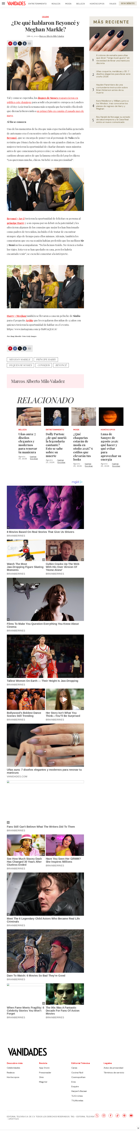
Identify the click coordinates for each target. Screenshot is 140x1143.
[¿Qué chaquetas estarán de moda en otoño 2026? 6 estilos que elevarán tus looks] (83, 416)
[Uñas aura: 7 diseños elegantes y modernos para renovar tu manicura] (29, 416)
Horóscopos (97, 3)
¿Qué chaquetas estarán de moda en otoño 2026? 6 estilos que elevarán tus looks (83, 446)
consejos (44, 365)
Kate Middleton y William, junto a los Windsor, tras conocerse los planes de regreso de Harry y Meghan (112, 105)
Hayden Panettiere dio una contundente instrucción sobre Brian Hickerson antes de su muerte (112, 88)
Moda (68, 3)
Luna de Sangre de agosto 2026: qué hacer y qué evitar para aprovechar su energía (111, 446)
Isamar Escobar (34, 457)
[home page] (16, 3)
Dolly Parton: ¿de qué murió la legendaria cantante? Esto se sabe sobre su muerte (56, 445)
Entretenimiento (37, 3)
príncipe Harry (15, 223)
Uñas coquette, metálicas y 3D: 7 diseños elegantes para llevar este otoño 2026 (113, 74)
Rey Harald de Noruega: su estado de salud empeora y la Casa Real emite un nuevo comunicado (113, 120)
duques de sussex (20, 365)
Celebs (45, 17)
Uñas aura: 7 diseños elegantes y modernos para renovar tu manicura (27, 443)
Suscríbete (128, 3)
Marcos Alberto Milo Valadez (51, 36)
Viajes (112, 3)
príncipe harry (46, 359)
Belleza (80, 3)
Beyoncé (61, 365)
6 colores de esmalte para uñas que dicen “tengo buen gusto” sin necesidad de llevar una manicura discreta (113, 59)
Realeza (56, 3)
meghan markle (19, 359)
